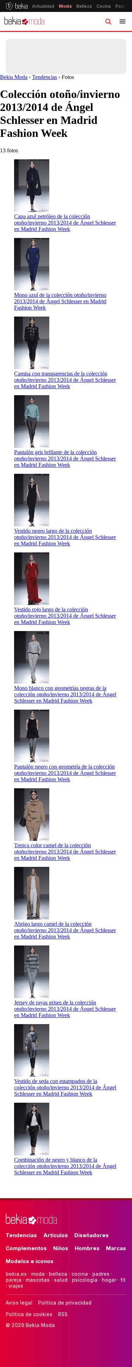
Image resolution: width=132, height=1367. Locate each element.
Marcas (116, 1248)
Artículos (55, 1235)
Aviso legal (19, 1303)
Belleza (84, 6)
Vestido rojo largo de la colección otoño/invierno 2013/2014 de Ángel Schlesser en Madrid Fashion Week (65, 615)
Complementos (26, 1248)
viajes (15, 1286)
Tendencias (44, 77)
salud (61, 1280)
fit (123, 1280)
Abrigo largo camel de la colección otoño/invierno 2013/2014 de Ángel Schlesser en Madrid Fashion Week (65, 930)
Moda (65, 6)
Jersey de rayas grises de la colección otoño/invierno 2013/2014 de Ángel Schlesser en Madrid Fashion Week (65, 1009)
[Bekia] (17, 6)
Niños (60, 1248)
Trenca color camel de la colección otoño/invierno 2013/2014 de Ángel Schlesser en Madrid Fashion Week (65, 851)
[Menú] (122, 21)
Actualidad (43, 6)
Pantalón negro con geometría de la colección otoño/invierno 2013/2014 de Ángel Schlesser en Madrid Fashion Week (65, 773)
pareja (13, 1280)
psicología (85, 1280)
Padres (123, 6)
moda (38, 1274)
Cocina (103, 6)
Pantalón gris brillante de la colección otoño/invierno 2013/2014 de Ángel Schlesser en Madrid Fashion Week (65, 458)
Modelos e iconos (30, 1261)
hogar (109, 1280)
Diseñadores (91, 1235)
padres (100, 1274)
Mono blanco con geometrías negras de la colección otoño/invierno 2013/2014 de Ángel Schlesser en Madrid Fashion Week (65, 694)
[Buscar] (108, 21)
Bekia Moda (13, 77)
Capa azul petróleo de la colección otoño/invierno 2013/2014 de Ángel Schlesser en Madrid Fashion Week (65, 222)
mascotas (38, 1280)
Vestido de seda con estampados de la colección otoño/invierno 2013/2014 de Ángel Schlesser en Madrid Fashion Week (65, 1087)
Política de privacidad (65, 1303)
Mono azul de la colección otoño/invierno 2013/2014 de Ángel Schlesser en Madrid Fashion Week (60, 301)
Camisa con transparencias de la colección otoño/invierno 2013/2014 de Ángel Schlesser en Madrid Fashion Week (65, 380)
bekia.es (16, 1274)
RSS (63, 1314)
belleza (58, 1274)
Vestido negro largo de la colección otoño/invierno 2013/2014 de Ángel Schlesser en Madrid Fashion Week (65, 537)
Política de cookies (29, 1314)
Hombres (87, 1248)
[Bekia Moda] (24, 21)
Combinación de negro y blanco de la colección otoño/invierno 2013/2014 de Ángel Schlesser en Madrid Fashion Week (65, 1166)
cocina (79, 1274)
